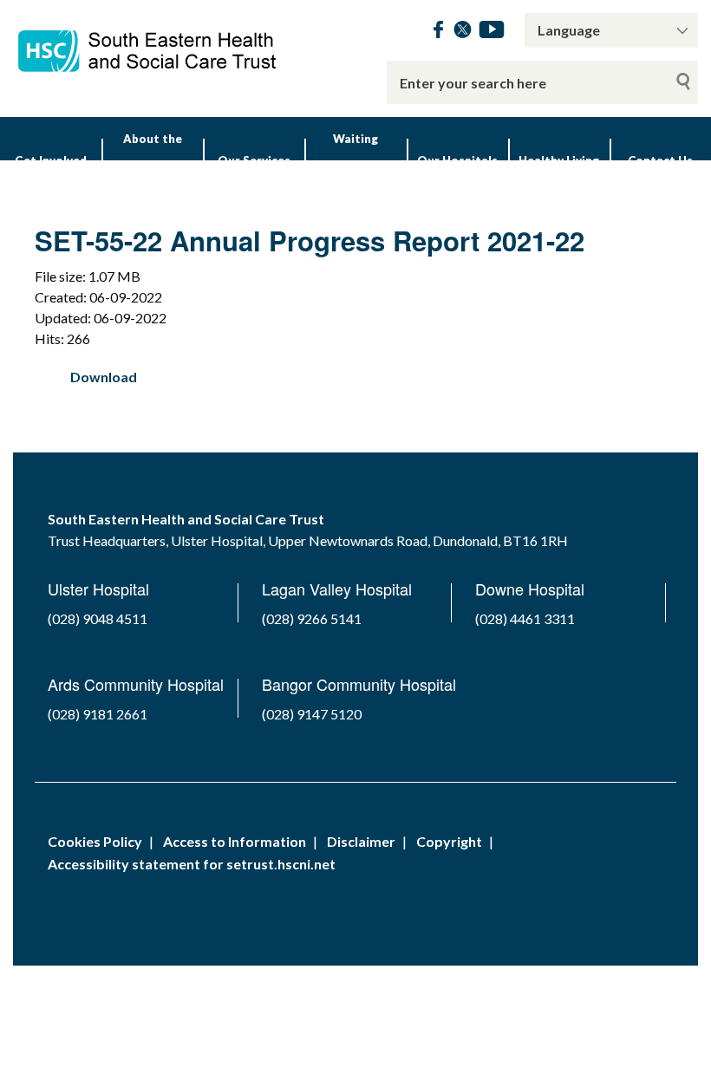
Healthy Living (559, 160)
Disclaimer (361, 841)
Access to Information (234, 841)
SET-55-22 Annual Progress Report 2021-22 (309, 240)
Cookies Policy (95, 841)
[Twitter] (462, 32)
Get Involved (51, 160)
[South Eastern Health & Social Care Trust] (148, 42)
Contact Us (660, 160)
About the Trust (152, 160)
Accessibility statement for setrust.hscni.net (192, 864)
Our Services (254, 160)
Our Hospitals (457, 160)
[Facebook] (438, 32)
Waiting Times (355, 160)
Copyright (449, 841)
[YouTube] (491, 32)
